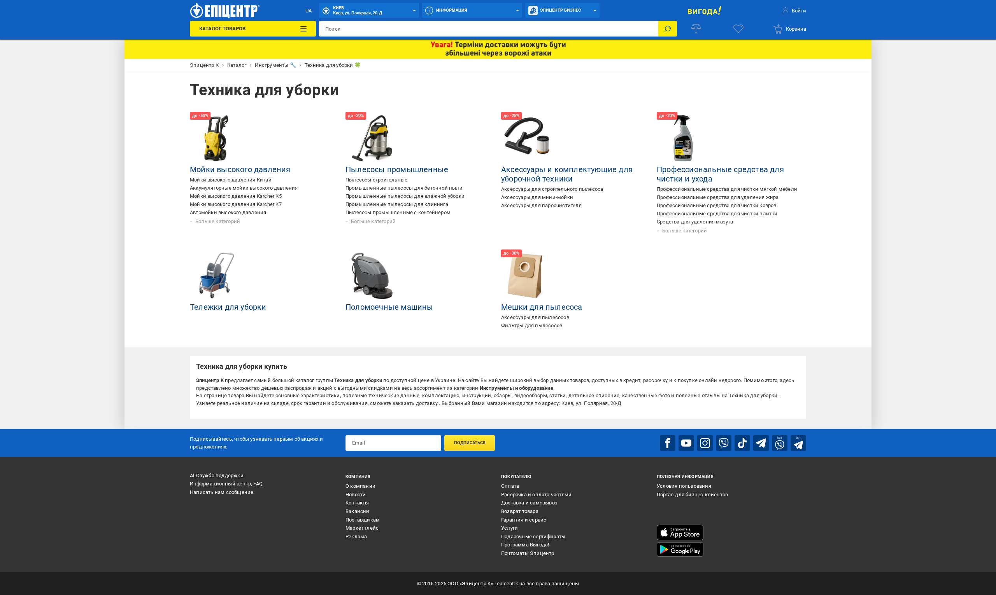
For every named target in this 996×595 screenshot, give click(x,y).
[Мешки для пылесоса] (527, 276)
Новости (355, 494)
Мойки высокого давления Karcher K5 (236, 196)
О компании (360, 486)
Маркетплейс (362, 528)
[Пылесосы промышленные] (372, 138)
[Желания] (738, 29)
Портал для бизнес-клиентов (692, 494)
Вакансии (357, 511)
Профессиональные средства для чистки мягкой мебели (727, 189)
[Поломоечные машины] (372, 276)
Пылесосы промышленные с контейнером (398, 212)
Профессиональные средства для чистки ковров (717, 205)
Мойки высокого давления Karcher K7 (236, 204)
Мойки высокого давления (240, 169)
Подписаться (470, 442)
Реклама (356, 536)
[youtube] (686, 443)
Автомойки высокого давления (228, 212)
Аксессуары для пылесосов (535, 317)
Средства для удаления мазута (695, 222)
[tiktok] (742, 443)
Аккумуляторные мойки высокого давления (244, 188)
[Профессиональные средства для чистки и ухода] (683, 138)
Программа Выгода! (525, 545)
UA (308, 11)
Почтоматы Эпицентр (527, 553)
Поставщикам (362, 520)
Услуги (509, 528)
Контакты (357, 503)
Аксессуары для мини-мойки (537, 197)
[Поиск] (667, 29)
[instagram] (705, 443)
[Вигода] (704, 10)
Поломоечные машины (389, 307)
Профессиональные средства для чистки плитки (717, 213)
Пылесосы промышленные (396, 169)
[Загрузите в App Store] (680, 532)
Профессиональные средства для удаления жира (718, 197)
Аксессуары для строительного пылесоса (552, 189)
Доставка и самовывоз (529, 503)
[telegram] (761, 443)
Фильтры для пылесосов (531, 325)
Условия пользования (684, 486)
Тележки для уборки (228, 307)
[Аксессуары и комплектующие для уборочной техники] (527, 138)
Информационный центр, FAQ (226, 484)
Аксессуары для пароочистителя (541, 205)
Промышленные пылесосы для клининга (396, 204)
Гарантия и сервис (523, 520)
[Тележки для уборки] (216, 276)
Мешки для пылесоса (541, 307)
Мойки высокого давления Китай (231, 180)
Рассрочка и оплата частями (536, 494)
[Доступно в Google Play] (680, 550)
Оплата (510, 486)
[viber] (723, 443)
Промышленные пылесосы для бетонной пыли (404, 188)
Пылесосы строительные (376, 180)
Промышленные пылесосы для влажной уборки (405, 196)
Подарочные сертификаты (533, 536)
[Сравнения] (696, 29)
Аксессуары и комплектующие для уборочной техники (567, 174)
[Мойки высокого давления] (216, 138)
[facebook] (667, 443)
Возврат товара (519, 511)
